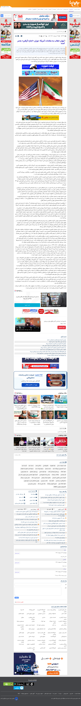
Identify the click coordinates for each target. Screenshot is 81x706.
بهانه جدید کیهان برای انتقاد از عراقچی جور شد (55, 495)
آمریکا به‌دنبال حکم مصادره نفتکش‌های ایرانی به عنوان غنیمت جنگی (53, 529)
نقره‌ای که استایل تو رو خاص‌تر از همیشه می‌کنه (56, 344)
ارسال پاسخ (17, 553)
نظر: (65, 588)
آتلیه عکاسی (42, 648)
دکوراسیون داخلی (31, 633)
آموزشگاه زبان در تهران (52, 641)
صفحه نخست (77, 9)
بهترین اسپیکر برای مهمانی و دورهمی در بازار (56, 340)
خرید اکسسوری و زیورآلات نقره (59, 469)
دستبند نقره (31, 466)
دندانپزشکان (63, 636)
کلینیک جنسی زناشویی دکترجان (59, 478)
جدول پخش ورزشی (19, 503)
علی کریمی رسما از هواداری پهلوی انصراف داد (55, 535)
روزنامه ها (33, 494)
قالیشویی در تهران (31, 644)
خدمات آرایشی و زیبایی (62, 618)
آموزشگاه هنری (52, 648)
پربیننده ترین (33, 509)
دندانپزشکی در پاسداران (61, 481)
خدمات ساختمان (31, 640)
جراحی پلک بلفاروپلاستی (44, 475)
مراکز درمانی (63, 625)
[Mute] (45, 306)
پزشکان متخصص (62, 629)
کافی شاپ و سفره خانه (41, 633)
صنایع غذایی (42, 636)
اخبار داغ (49, 509)
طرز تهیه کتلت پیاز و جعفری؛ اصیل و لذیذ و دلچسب (27, 511)
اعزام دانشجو (21, 614)
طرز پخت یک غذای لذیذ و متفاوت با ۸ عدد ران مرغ (26, 535)
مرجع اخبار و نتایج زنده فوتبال (27, 469)
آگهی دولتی (32, 693)
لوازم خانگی (21, 633)
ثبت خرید (27, 305)
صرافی (22, 617)
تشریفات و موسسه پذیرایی (41, 641)
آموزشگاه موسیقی (52, 644)
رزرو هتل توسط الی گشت (53, 472)
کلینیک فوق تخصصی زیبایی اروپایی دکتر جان (28, 475)
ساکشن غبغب (38, 466)
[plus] (21, 36)
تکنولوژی (35, 9)
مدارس (43, 617)
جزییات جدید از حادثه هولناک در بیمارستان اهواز (54, 532)
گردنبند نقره (24, 466)
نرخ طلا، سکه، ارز (19, 494)
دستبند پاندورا (48, 469)
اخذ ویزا (22, 610)
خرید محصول (62, 327)
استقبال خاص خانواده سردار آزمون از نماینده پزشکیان (26, 524)
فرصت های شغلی (47, 693)
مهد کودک (43, 621)
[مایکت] (18, 688)
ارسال (16, 597)
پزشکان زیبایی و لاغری (63, 645)
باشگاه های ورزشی (52, 629)
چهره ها (54, 9)
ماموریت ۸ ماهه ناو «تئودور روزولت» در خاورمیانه (54, 511)
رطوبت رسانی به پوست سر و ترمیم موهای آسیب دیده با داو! (53, 349)
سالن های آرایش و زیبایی (62, 610)
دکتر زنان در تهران (62, 633)
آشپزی (50, 9)
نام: (65, 584)
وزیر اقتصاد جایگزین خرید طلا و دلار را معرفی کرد (27, 514)
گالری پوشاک (32, 610)
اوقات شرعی (32, 503)
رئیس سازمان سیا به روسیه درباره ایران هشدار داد (54, 540)
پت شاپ (54, 625)
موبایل (22, 629)
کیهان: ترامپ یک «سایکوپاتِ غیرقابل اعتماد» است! (54, 502)
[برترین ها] (75, 4)
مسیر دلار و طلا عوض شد (32, 530)
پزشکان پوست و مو (52, 610)
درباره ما (60, 693)
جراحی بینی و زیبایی (62, 648)
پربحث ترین (20, 509)
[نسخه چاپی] (16, 36)
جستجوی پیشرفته (24, 693)
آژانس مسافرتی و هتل (31, 649)
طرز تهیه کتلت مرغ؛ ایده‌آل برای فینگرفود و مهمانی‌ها (26, 527)
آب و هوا (21, 497)
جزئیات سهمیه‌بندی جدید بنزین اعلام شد (29, 522)
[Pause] (42, 306)
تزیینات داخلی (32, 636)
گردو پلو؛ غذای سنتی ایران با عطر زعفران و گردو (28, 532)
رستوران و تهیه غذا (41, 625)
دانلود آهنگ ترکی (62, 484)
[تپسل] (15, 291)
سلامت (46, 9)
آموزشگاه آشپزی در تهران (41, 610)
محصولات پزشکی (52, 614)
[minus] (18, 36)
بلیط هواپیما (52, 466)
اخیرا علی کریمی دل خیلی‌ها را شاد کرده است (28, 538)
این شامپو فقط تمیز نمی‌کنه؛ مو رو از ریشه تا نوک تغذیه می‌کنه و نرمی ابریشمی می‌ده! (48, 351)
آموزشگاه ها (53, 636)
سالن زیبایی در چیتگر (25, 478)
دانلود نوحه (51, 481)
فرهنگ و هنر (41, 9)
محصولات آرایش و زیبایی (62, 622)
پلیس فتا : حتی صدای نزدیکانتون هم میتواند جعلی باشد (54, 345)
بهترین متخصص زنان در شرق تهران (31, 481)
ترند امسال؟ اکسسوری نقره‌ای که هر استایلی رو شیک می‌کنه (53, 347)
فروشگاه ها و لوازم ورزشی (52, 633)
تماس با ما (55, 693)
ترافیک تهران (32, 500)
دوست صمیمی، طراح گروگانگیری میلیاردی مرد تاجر (54, 523)
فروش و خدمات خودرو (20, 641)
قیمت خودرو (32, 497)
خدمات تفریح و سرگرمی (20, 626)
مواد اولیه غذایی (42, 472)
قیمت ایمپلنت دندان (61, 466)
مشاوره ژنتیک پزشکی (46, 478)
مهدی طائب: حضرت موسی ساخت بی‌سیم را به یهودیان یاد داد (54, 515)
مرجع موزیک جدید (39, 469)
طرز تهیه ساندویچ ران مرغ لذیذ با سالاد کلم (56, 543)
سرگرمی (30, 9)
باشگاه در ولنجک (55, 475)
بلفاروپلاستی (45, 466)
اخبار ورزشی (66, 9)
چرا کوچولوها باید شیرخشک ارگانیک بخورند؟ (56, 355)
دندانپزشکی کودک (62, 640)
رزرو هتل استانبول (33, 472)
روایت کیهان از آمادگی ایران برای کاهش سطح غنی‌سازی (53, 497)
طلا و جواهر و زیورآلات (32, 618)
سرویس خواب (32, 629)
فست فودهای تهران (41, 629)
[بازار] (8, 684)
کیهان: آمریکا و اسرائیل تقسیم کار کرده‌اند (56, 500)
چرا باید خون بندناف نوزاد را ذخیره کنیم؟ (57, 342)
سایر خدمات (21, 644)
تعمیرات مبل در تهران (30, 625)
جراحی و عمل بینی (32, 484)
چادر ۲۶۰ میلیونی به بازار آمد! (58, 518)
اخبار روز (71, 9)
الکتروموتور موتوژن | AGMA (60, 487)
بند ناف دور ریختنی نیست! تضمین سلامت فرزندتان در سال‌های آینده (51, 353)
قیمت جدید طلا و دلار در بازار (31, 517)
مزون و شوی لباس (31, 614)
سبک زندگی (59, 9)
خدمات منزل (21, 636)
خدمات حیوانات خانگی (52, 622)
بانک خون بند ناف (41, 484)
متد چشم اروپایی (24, 472)
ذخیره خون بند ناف (36, 478)
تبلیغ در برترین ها (39, 693)
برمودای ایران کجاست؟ (60, 538)
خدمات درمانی (53, 617)
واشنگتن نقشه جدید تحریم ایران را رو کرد (56, 526)
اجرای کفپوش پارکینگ (52, 484)
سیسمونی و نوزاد (20, 621)
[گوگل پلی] (19, 684)
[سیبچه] (29, 684)
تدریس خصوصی (41, 614)
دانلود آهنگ (63, 472)
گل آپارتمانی (63, 475)
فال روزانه (21, 500)
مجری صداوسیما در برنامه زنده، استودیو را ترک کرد (26, 519)
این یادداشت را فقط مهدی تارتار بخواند (57, 521)
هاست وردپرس (44, 481)
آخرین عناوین (61, 509)
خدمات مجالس (42, 644)
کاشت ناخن (64, 614)
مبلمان (33, 621)
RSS (19, 693)
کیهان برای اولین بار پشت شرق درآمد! (57, 505)
